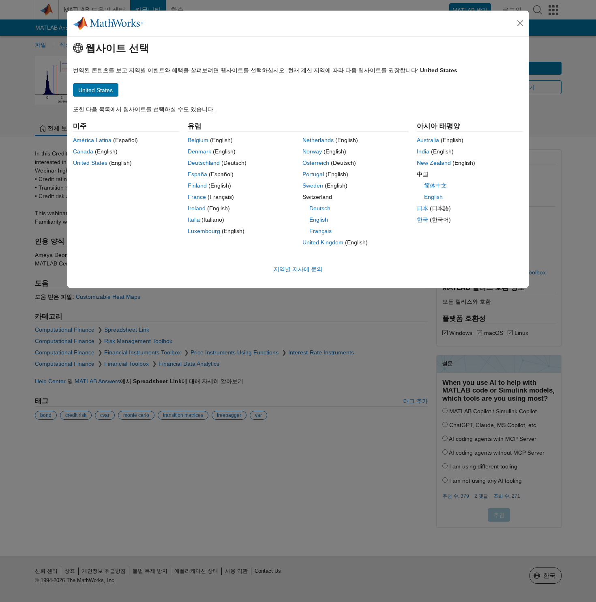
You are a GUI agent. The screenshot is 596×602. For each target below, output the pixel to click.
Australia (428, 140)
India (423, 151)
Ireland (197, 208)
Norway (312, 151)
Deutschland (204, 163)
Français (320, 231)
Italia (194, 219)
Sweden (312, 185)
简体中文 (435, 185)
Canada (83, 151)
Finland (197, 185)
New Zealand (434, 163)
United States (90, 163)
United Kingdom (322, 242)
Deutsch (319, 208)
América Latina (92, 140)
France (197, 197)
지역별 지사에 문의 (298, 269)
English (318, 219)
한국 (422, 219)
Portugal (313, 174)
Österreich (315, 163)
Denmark (199, 151)
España (197, 174)
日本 (422, 208)
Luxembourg (204, 231)
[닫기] (520, 23)
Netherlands (318, 140)
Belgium (198, 140)
